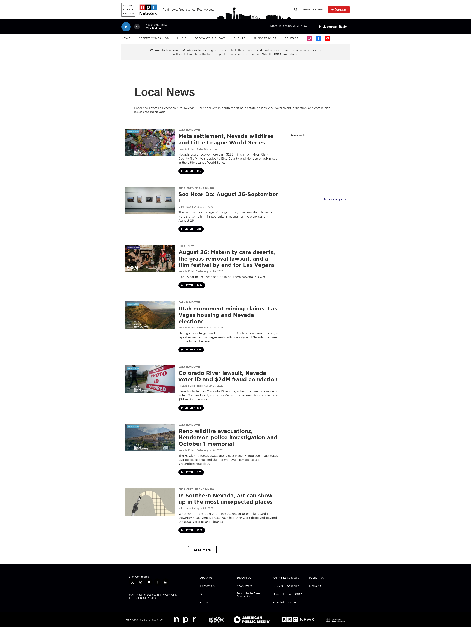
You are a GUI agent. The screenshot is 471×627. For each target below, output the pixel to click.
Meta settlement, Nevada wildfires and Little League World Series (226, 139)
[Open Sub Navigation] (133, 38)
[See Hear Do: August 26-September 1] (150, 200)
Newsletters (313, 9)
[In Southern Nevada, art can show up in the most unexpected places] (150, 502)
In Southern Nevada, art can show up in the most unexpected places (225, 499)
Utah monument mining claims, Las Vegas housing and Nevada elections (227, 315)
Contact (291, 38)
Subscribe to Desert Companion (249, 595)
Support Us (244, 577)
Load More (202, 550)
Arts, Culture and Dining (196, 188)
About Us (206, 577)
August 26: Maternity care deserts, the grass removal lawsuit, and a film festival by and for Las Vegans (226, 258)
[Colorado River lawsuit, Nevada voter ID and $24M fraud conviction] (150, 379)
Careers (205, 602)
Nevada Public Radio (190, 148)
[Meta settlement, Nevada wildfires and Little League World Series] (150, 142)
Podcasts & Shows (210, 38)
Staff (203, 594)
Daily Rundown (189, 130)
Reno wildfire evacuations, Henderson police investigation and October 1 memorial (227, 437)
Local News (186, 246)
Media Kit (315, 586)
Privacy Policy (169, 594)
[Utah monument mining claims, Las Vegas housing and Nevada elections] (150, 315)
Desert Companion (153, 38)
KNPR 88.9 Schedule (286, 577)
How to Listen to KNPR (287, 594)
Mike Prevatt (185, 206)
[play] (126, 27)
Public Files (316, 577)
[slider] (143, 27)
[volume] (137, 27)
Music (182, 38)
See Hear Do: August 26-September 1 (228, 197)
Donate (340, 10)
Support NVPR (265, 38)
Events (239, 38)
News (125, 38)
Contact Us (207, 586)
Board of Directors (285, 602)
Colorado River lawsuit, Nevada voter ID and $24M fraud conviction (228, 376)
